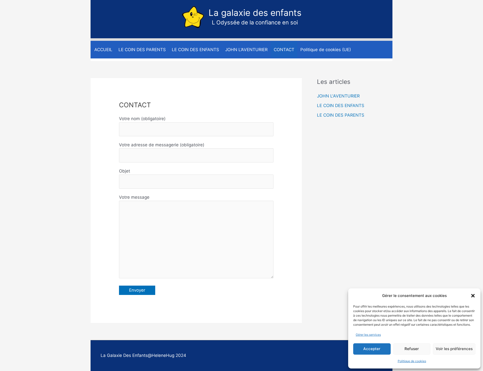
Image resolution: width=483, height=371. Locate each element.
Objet (124, 171)
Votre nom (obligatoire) (142, 118)
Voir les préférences (454, 348)
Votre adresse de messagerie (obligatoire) (161, 144)
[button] (472, 295)
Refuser (412, 348)
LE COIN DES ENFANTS (340, 105)
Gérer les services (368, 334)
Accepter (371, 348)
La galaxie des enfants (255, 12)
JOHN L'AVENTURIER (338, 95)
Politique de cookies (412, 361)
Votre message (134, 197)
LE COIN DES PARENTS (340, 115)
